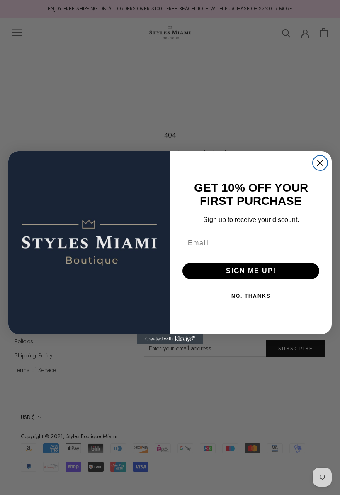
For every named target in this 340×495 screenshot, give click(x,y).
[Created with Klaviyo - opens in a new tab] (170, 339)
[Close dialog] (320, 162)
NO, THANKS (251, 296)
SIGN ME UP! (251, 270)
